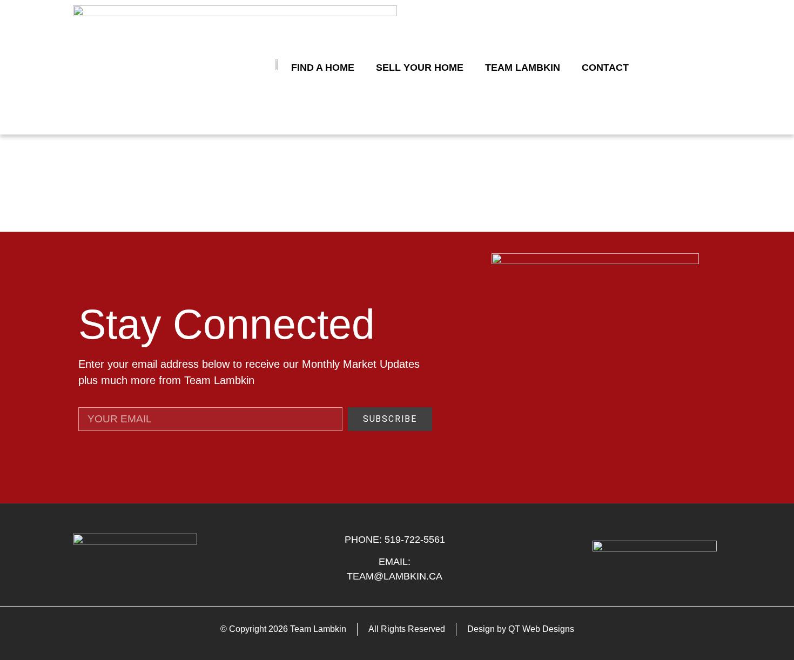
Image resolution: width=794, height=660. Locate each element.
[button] (710, 67)
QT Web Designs (541, 629)
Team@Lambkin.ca (394, 576)
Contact (605, 67)
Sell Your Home (419, 67)
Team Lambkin (522, 67)
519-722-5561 (415, 539)
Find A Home (322, 67)
